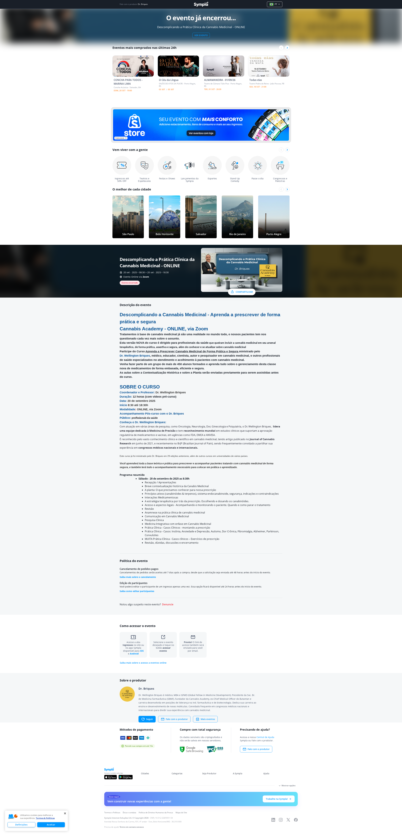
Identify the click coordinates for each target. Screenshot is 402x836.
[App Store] (110, 777)
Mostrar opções (289, 785)
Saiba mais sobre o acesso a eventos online (143, 662)
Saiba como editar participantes (137, 591)
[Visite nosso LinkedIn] (273, 820)
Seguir (149, 719)
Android (134, 653)
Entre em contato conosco (132, 827)
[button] (13, 817)
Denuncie (167, 604)
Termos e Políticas (112, 812)
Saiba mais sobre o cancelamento (138, 576)
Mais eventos (208, 719)
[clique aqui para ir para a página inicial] (201, 4)
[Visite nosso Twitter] (288, 820)
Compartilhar (244, 291)
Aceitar (51, 824)
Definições (21, 824)
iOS (142, 650)
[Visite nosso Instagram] (281, 820)
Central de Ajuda (265, 737)
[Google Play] (126, 777)
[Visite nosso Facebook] (296, 820)
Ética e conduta (129, 812)
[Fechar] (65, 813)
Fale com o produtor (177, 719)
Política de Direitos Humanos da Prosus (156, 812)
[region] (36, 821)
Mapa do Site (181, 812)
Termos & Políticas (45, 818)
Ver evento (201, 35)
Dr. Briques (143, 4)
